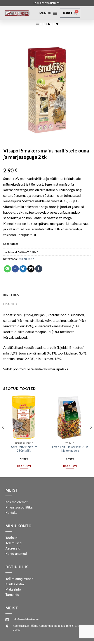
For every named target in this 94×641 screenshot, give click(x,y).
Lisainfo (10, 304)
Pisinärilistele (26, 259)
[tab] (47, 295)
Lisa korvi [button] (24, 465)
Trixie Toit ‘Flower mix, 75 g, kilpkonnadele (70, 449)
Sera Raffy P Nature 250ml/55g (24, 449)
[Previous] (3, 436)
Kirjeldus (11, 295)
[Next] (91, 436)
